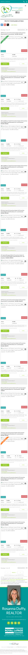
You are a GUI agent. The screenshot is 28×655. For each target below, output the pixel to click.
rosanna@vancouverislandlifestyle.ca (8, 71)
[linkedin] (15, 623)
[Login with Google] (5, 25)
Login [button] (13, 25)
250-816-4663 (4, 70)
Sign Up (8, 1)
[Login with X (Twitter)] (8, 25)
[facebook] (9, 623)
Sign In (2, 1)
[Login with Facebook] (2, 25)
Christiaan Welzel (10, 647)
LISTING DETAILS (5, 64)
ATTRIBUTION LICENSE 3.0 (21, 647)
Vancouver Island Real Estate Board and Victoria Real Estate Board (14, 580)
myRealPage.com (14, 644)
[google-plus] (12, 623)
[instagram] (19, 623)
